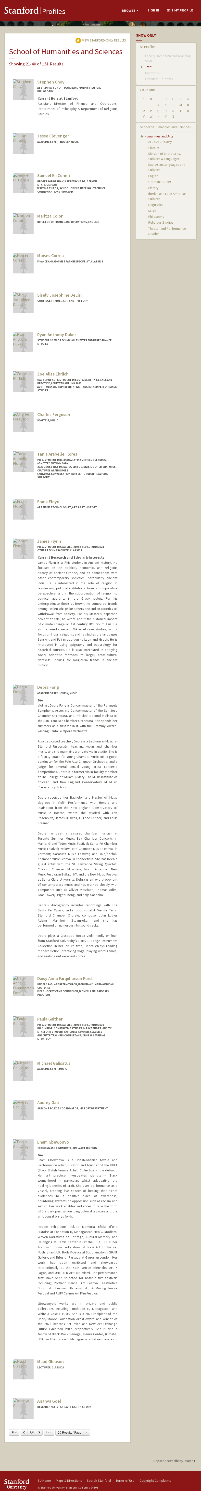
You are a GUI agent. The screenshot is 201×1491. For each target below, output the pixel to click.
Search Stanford (99, 1480)
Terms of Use (125, 1480)
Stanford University (18, 1484)
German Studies (160, 181)
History (153, 188)
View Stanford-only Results (103, 40)
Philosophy (156, 216)
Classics (154, 148)
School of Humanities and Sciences (165, 127)
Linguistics (155, 204)
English (153, 176)
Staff (148, 67)
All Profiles (147, 46)
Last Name (147, 89)
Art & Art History (160, 141)
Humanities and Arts (159, 136)
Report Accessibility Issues (173, 1461)
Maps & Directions (69, 1480)
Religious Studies (160, 222)
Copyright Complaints (155, 1480)
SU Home (44, 1480)
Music (152, 211)
